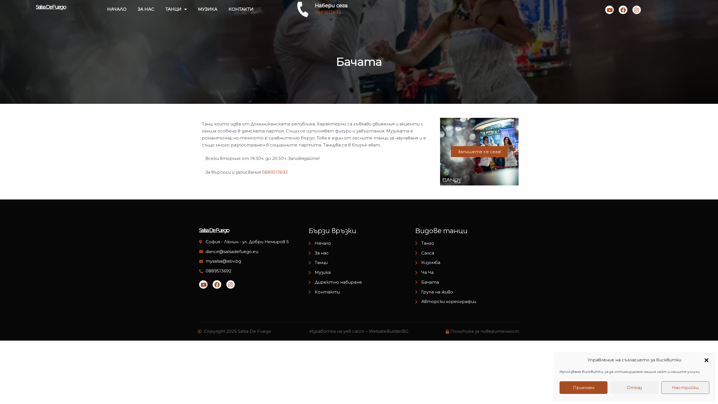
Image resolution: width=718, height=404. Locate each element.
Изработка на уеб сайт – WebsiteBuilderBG (358, 331)
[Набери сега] (303, 9)
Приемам (583, 387)
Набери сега (331, 6)
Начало (116, 9)
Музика (207, 9)
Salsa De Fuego (51, 7)
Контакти (241, 9)
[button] (706, 360)
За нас (146, 9)
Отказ (634, 387)
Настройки (685, 387)
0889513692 (275, 172)
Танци (173, 9)
